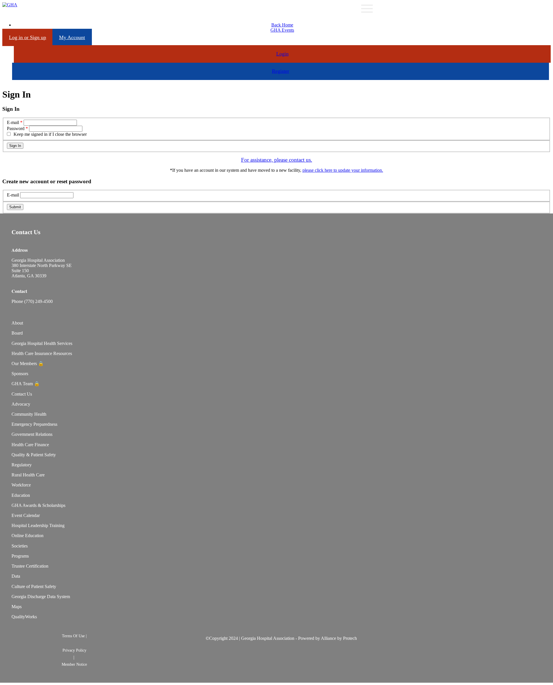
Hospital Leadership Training (38, 525)
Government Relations (32, 434)
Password (15, 128)
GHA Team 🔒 (26, 383)
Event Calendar (26, 515)
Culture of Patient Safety (34, 586)
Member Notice (74, 664)
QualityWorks (24, 616)
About (17, 322)
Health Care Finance (30, 444)
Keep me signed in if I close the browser (50, 134)
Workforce (21, 484)
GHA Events (282, 30)
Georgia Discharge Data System (41, 596)
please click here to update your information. (342, 170)
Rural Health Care (28, 474)
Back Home (282, 24)
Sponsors (20, 373)
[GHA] (9, 4)
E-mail (13, 122)
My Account (72, 37)
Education (21, 495)
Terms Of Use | (74, 636)
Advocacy (21, 404)
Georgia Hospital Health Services (42, 343)
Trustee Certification (30, 566)
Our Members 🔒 (28, 363)
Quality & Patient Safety (34, 454)
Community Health (29, 414)
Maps (17, 606)
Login (282, 54)
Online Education (27, 535)
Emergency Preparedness (34, 424)
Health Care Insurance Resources (42, 353)
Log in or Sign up (27, 37)
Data (16, 576)
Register (280, 71)
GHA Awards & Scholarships (38, 505)
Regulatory (22, 464)
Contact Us (22, 394)
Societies (20, 545)
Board (17, 333)
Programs (20, 556)
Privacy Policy (74, 650)
